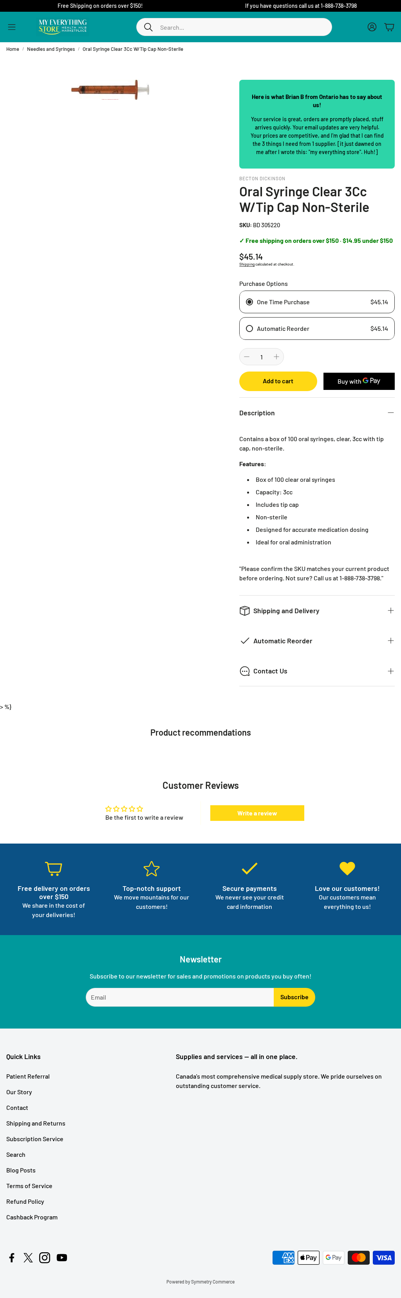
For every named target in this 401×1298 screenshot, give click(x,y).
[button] (234, 27)
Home (12, 49)
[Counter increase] (276, 357)
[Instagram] (44, 1257)
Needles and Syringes (51, 49)
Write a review (257, 813)
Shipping (247, 264)
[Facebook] (11, 1257)
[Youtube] (61, 1257)
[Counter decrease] (247, 357)
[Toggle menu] (11, 27)
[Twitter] (28, 1257)
